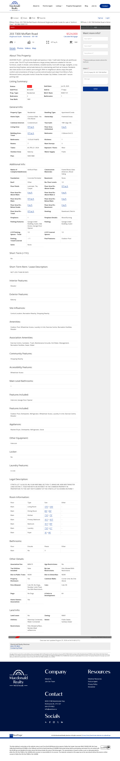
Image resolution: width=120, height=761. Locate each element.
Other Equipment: (19, 437)
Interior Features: (19, 280)
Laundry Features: (19, 465)
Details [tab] (13, 48)
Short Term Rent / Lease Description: (29, 266)
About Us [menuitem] (36, 6)
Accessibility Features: (21, 367)
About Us (48, 679)
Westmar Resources (95, 679)
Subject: (85, 68)
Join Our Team (50, 681)
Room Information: (19, 497)
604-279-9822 (15, 646)
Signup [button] (100, 18)
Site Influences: (17, 307)
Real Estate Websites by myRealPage (100, 735)
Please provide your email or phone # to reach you (95, 61)
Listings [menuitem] (58, 6)
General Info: (16, 107)
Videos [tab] (28, 48)
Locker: (13, 451)
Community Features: (21, 353)
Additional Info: (18, 164)
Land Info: (15, 610)
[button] (105, 6)
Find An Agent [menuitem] (47, 6)
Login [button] (108, 18)
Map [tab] (34, 48)
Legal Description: (19, 479)
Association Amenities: (21, 337)
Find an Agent (92, 681)
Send (96, 89)
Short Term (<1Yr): (19, 253)
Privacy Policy (92, 684)
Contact (105, 6)
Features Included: (19, 394)
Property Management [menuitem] (73, 6)
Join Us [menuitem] (94, 6)
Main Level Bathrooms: (21, 380)
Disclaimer (91, 687)
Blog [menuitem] (86, 6)
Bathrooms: (16, 541)
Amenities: (15, 321)
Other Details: (17, 558)
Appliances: (15, 424)
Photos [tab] (20, 48)
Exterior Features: (19, 294)
